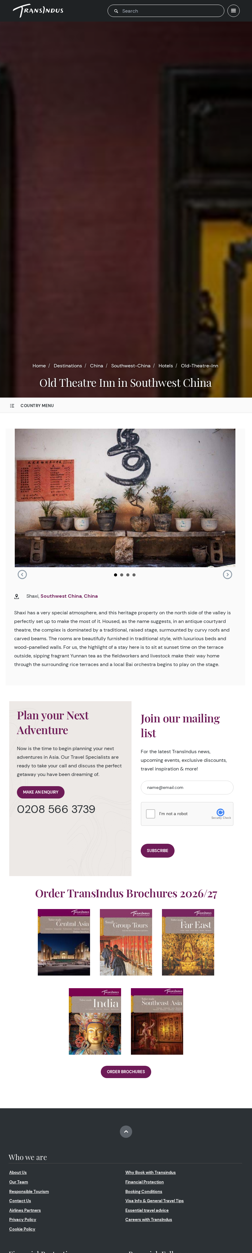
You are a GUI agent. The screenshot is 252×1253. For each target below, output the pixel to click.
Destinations (68, 365)
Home (39, 365)
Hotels (166, 365)
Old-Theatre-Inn (199, 365)
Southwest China (61, 596)
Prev (22, 575)
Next (227, 575)
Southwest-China (131, 365)
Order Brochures (126, 1071)
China (96, 365)
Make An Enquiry (40, 792)
